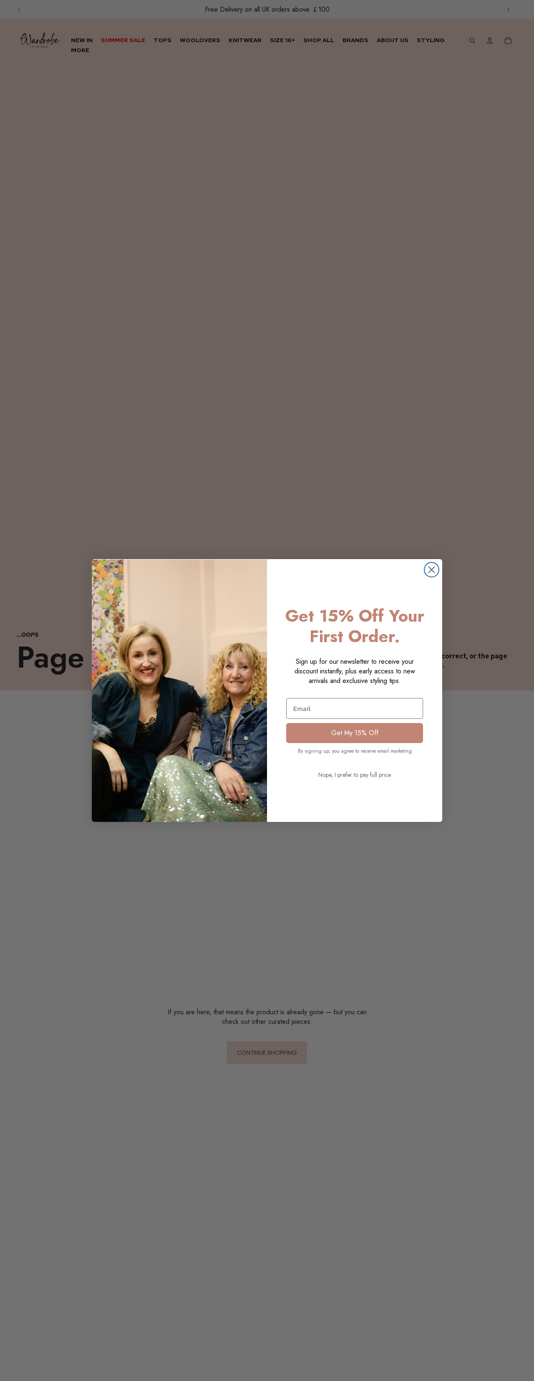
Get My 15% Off (354, 733)
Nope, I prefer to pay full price (354, 775)
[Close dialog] (431, 569)
